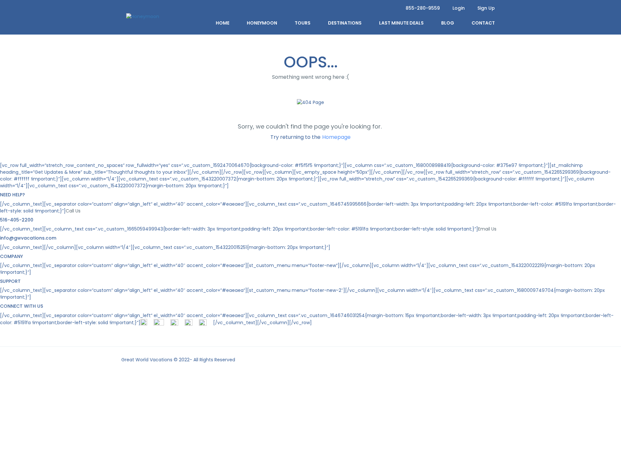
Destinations (345, 23)
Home (222, 23)
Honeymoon (262, 23)
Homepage (336, 137)
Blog (447, 23)
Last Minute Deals (401, 23)
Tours (302, 23)
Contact (483, 23)
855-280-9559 (423, 8)
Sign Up (486, 8)
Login (458, 8)
